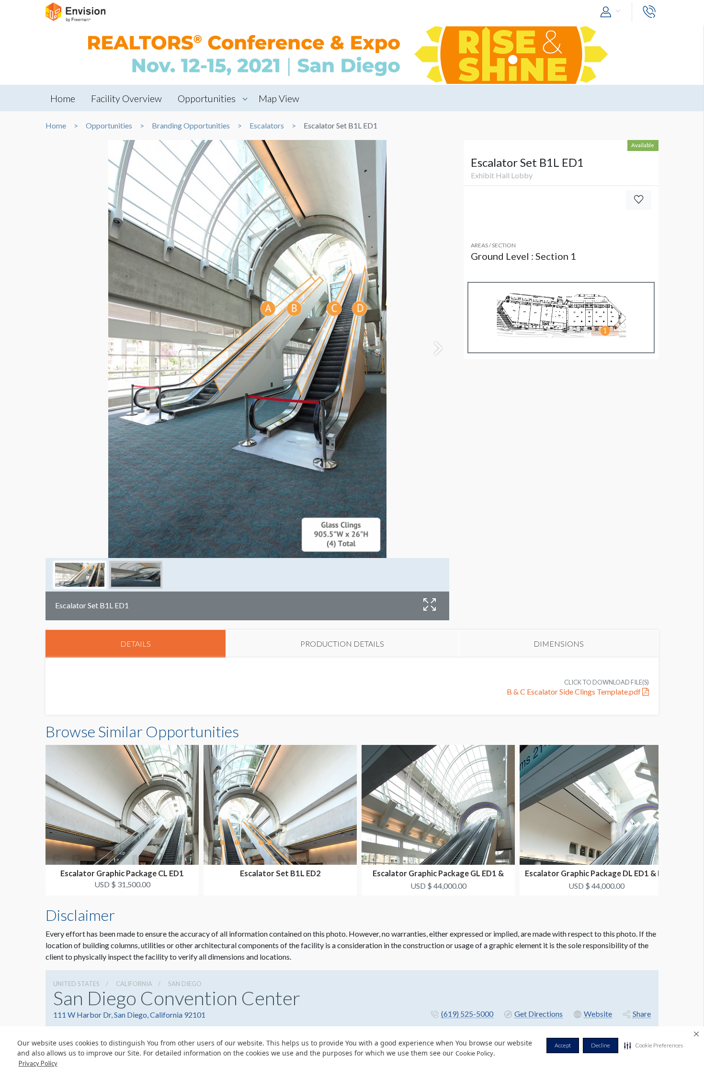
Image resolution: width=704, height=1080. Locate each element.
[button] (653, 1045)
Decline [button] (600, 1045)
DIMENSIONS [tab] (559, 643)
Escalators (267, 125)
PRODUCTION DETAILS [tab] (342, 643)
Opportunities (207, 98)
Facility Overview (126, 98)
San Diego (185, 983)
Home (62, 98)
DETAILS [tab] (135, 643)
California (134, 983)
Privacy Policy (38, 1063)
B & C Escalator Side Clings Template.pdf (574, 691)
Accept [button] (563, 1045)
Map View (279, 98)
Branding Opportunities (191, 125)
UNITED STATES (76, 983)
